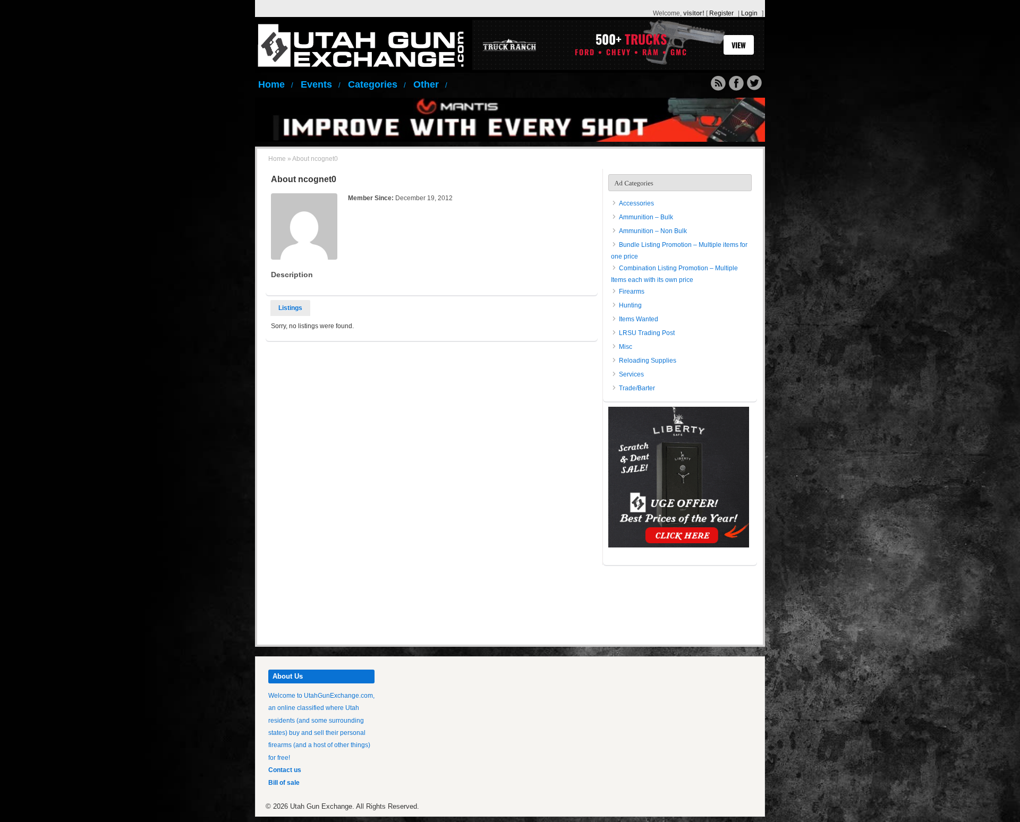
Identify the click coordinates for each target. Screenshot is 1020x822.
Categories (377, 84)
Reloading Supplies (647, 360)
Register (721, 13)
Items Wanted (638, 319)
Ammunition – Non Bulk (653, 231)
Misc (625, 346)
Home (275, 84)
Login (749, 13)
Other (430, 84)
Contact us (284, 770)
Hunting (630, 305)
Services (631, 374)
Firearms (631, 291)
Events (321, 84)
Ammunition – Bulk (646, 217)
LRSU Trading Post (647, 333)
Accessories (636, 203)
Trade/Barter (637, 388)
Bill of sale (284, 782)
